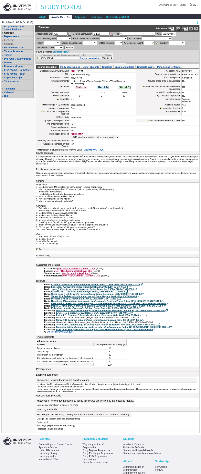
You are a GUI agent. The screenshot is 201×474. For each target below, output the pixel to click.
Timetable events (13, 51)
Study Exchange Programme (97, 453)
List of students (91, 67)
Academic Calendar (133, 444)
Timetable (107, 67)
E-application (89, 447)
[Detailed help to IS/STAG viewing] (196, 29)
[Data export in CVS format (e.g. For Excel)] (185, 29)
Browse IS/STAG (60, 17)
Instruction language (46, 38)
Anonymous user (168, 5)
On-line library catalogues (60, 332)
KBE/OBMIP (77, 134)
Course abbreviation (82, 34)
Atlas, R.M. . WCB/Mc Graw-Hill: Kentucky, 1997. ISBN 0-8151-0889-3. (104, 329)
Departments (11, 36)
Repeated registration (170, 95)
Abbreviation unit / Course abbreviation (61, 55)
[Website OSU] (20, 7)
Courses (9, 32)
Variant (108, 55)
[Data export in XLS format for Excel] (178, 29)
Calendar (9, 92)
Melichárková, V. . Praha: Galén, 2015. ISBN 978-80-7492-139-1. (95, 308)
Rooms (8, 62)
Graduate (96, 17)
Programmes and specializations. (14, 28)
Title (117, 34)
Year (159, 34)
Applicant (80, 17)
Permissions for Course (169, 67)
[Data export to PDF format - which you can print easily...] (171, 29)
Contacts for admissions (95, 462)
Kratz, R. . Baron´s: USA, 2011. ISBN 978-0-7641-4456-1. (93, 313)
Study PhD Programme (94, 456)
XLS (102, 150)
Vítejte (42, 17)
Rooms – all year (13, 66)
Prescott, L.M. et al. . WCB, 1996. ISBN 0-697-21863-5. (85, 299)
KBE (73, 71)
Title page (9, 88)
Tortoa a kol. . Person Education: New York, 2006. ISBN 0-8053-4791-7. (107, 324)
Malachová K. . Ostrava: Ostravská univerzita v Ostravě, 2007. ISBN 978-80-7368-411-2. (108, 303)
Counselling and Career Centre (55, 444)
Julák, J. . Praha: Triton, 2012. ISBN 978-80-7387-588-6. (93, 289)
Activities (43, 249)
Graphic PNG (91, 150)
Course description (47, 67)
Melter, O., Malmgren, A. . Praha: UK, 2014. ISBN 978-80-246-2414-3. (107, 306)
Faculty (40, 43)
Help (6, 96)
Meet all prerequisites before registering (94, 137)
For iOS (159, 469)
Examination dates (14, 47)
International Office (49, 459)
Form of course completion (86, 38)
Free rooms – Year (14, 73)
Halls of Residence (49, 450)
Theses (8, 55)
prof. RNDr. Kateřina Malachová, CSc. (76, 268)
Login (183, 5)
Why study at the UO (93, 444)
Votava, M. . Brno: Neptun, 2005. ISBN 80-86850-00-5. (94, 296)
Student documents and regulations (142, 453)
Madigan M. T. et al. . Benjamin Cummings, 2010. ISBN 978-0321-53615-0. (110, 310)
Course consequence (71, 43)
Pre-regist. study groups (17, 58)
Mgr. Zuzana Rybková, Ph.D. (76, 273)
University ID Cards (133, 447)
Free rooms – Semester (17, 70)
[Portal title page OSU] (66, 7)
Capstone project (13, 77)
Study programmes (70, 67)
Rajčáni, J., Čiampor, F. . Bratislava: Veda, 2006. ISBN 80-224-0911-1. (100, 315)
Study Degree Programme (96, 450)
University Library (48, 453)
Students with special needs (138, 450)
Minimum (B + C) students (56, 104)
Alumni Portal (130, 469)
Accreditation (135, 38)
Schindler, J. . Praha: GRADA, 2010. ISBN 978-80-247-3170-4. (112, 327)
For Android (161, 467)
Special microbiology (90, 58)
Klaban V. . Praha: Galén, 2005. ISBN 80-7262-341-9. (95, 284)
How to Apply (89, 459)
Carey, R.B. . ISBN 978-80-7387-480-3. (99, 320)
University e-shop (48, 456)
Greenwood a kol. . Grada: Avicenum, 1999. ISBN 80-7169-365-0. (96, 294)
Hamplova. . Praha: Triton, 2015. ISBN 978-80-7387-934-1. (106, 301)
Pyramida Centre (48, 447)
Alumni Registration (133, 467)
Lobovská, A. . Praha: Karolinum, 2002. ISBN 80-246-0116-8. (89, 287)
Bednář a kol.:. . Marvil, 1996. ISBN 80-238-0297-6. (88, 291)
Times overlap (12, 81)
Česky (192, 5)
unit (44, 34)
